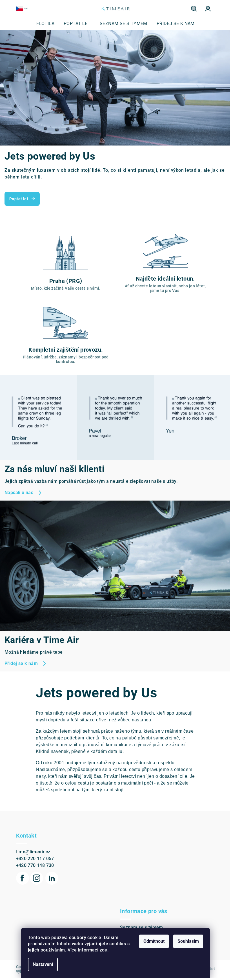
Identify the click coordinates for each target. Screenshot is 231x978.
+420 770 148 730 (33, 856)
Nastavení (41, 964)
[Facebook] (20, 869)
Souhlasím (186, 941)
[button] (11, 88)
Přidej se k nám (134, 926)
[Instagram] (34, 869)
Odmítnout (152, 941)
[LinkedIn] (49, 869)
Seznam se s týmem (139, 918)
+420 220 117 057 (33, 849)
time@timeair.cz (31, 842)
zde (101, 950)
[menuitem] (43, 23)
